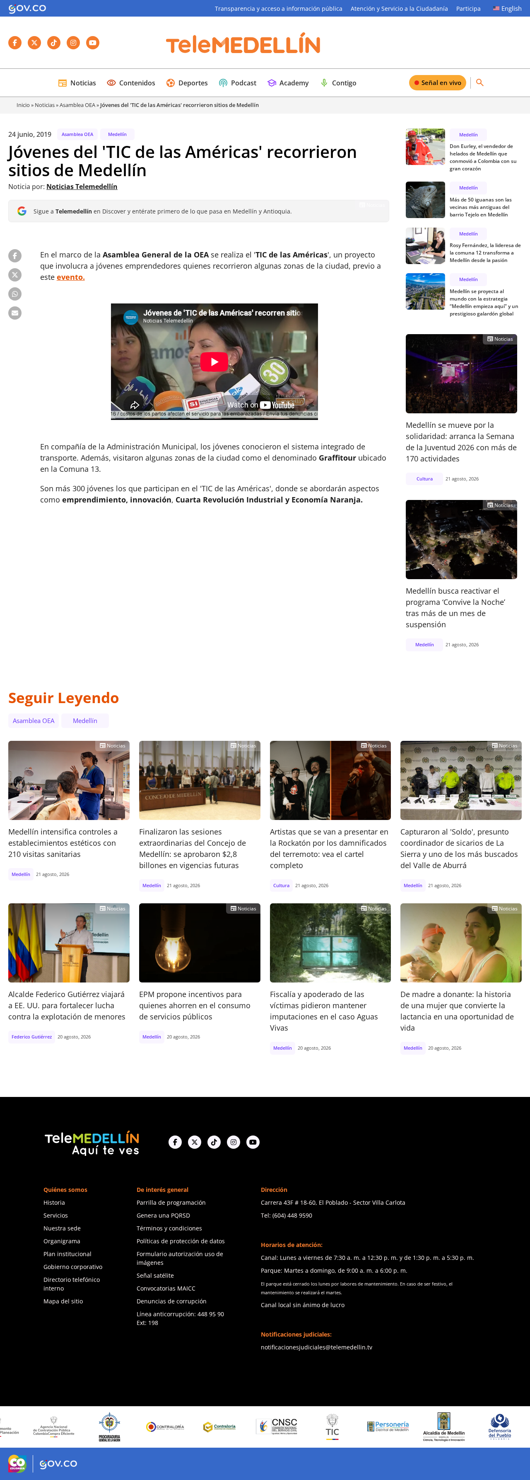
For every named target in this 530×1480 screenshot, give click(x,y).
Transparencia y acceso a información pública (278, 8)
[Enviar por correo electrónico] (15, 313)
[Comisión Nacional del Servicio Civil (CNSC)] (230, 1427)
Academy (288, 83)
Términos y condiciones (169, 1228)
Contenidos (130, 83)
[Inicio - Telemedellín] (243, 42)
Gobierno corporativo (72, 1267)
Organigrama (61, 1241)
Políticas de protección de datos (181, 1241)
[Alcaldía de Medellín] (397, 1426)
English (511, 8)
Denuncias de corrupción (172, 1301)
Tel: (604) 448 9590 (286, 1215)
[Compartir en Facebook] (15, 255)
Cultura (425, 479)
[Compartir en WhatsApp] (15, 294)
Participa (468, 8)
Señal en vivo (441, 82)
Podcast (237, 83)
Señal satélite (155, 1275)
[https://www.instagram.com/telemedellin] (233, 1142)
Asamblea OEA (77, 105)
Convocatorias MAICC (166, 1288)
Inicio (23, 105)
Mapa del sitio (63, 1301)
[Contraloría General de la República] (118, 1427)
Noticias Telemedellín (82, 186)
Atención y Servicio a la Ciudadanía (399, 8)
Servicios (55, 1215)
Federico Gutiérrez (32, 1037)
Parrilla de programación (171, 1202)
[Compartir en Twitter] (15, 274)
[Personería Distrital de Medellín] (341, 1427)
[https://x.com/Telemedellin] (194, 1142)
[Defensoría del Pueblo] (452, 1427)
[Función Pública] (508, 1426)
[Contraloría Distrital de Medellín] (174, 1427)
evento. (71, 277)
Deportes (187, 83)
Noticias (77, 83)
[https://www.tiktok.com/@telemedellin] (214, 1142)
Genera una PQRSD (163, 1215)
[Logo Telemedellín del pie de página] (91, 1142)
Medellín (117, 134)
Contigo (338, 83)
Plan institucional (67, 1254)
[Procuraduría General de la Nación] (63, 1427)
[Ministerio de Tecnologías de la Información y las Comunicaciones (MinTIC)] (285, 1427)
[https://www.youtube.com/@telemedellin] (253, 1142)
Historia (54, 1202)
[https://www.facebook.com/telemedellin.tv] (175, 1142)
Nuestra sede (62, 1228)
